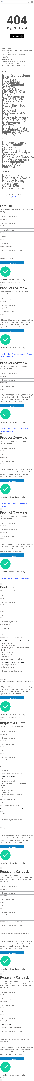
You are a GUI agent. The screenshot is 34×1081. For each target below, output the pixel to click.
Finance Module (7, 643)
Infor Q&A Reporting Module (12, 659)
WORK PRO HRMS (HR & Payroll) (13, 92)
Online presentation (9, 665)
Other (4, 797)
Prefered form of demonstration (12, 662)
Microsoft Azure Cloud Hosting (15, 119)
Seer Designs (16, 197)
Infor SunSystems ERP (16, 77)
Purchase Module (8, 652)
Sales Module (6, 657)
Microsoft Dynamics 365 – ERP (15, 113)
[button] (32, 2)
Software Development (13, 148)
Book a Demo (13, 175)
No (3, 816)
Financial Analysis (17, 152)
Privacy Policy (13, 181)
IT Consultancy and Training (14, 144)
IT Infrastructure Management (15, 161)
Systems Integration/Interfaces (17, 156)
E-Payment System (11, 124)
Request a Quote (16, 178)
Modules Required (7, 776)
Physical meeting (8, 667)
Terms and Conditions (10, 185)
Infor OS (9, 108)
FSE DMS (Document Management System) (13, 84)
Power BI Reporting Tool (14, 105)
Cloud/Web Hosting (11, 166)
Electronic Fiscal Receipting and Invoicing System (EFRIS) (15, 131)
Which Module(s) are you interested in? (15, 641)
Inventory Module (8, 654)
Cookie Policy (13, 188)
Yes (3, 813)
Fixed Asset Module (8, 645)
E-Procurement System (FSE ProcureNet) (14, 99)
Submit (14, 263)
